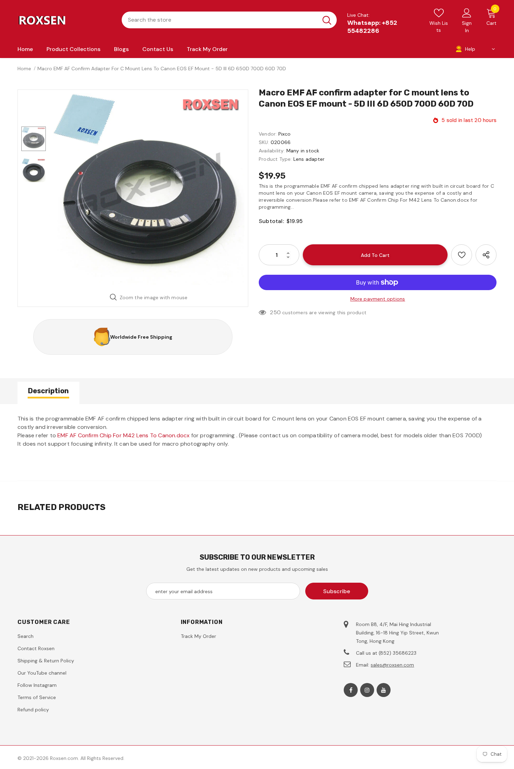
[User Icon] (467, 12)
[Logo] (64, 20)
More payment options (377, 299)
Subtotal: (271, 221)
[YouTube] (384, 690)
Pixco (284, 134)
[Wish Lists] (461, 254)
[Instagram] (367, 690)
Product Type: (275, 159)
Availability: (272, 151)
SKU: (264, 142)
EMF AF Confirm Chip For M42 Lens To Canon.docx (123, 435)
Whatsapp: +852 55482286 (372, 27)
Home (24, 68)
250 (275, 312)
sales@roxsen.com (392, 665)
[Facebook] (351, 690)
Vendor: (268, 134)
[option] (148, 189)
